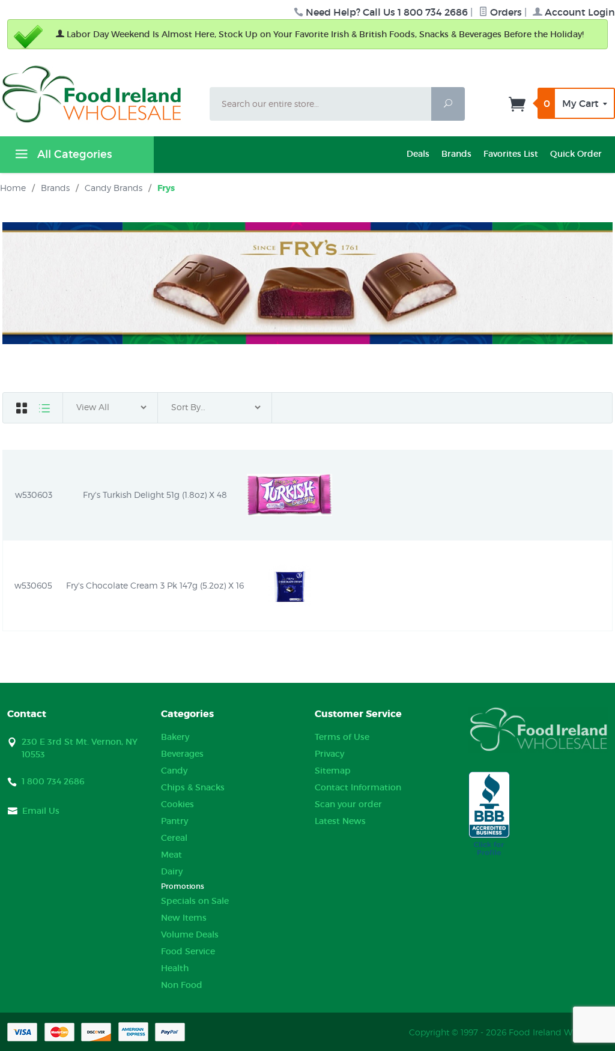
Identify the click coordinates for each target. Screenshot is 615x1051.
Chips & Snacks (193, 787)
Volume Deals (190, 934)
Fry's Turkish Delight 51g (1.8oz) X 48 (155, 494)
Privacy (329, 753)
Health (175, 968)
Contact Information (358, 787)
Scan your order (348, 804)
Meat (171, 854)
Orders (505, 12)
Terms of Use (342, 736)
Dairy (172, 871)
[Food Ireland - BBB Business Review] (489, 814)
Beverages (182, 753)
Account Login (578, 12)
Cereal (174, 837)
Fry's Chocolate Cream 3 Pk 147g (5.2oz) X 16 (155, 585)
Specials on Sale (195, 900)
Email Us (40, 810)
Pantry (174, 821)
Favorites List (510, 153)
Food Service (188, 951)
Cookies (177, 804)
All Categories (73, 154)
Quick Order (576, 153)
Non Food (181, 985)
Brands (456, 153)
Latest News (340, 821)
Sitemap (333, 770)
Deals (418, 153)
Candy (174, 770)
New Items (184, 917)
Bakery (175, 736)
